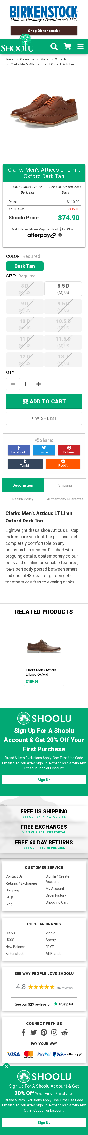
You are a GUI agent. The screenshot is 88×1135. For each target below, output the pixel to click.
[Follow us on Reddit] (64, 1032)
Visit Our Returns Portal (44, 832)
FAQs (10, 897)
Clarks (10, 933)
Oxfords (60, 59)
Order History (56, 895)
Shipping (65, 485)
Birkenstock (15, 954)
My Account (55, 888)
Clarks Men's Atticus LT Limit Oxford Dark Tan (42, 64)
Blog (9, 904)
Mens (44, 59)
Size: (21, 275)
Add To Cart (47, 402)
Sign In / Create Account (57, 879)
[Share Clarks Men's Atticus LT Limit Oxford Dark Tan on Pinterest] (69, 450)
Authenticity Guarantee (65, 499)
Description (22, 485)
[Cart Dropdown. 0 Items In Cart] (67, 46)
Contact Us (14, 876)
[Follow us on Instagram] (54, 1032)
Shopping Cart (57, 902)
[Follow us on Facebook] (23, 1032)
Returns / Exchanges (22, 883)
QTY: (10, 372)
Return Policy (22, 499)
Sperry (51, 940)
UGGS (10, 940)
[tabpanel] (44, 656)
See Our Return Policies (44, 848)
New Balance (16, 947)
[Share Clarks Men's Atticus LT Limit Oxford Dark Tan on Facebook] (19, 450)
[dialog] (44, 1100)
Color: (23, 256)
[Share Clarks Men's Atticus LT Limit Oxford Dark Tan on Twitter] (44, 450)
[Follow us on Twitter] (33, 1032)
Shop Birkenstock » (44, 31)
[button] (6, 1066)
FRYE (50, 947)
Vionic (50, 933)
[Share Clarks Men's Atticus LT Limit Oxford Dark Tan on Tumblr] (25, 464)
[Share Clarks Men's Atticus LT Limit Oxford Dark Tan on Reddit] (63, 464)
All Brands (53, 954)
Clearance (27, 59)
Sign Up (44, 780)
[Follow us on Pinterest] (44, 1032)
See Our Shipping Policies (44, 817)
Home (9, 59)
